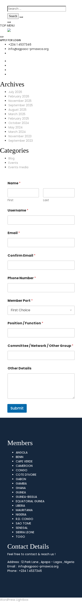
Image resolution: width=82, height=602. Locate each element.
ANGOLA (22, 452)
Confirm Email (22, 255)
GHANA (21, 488)
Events (13, 163)
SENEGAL (22, 528)
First (10, 200)
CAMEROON (24, 466)
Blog (11, 158)
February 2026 (18, 96)
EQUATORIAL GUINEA (30, 501)
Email (14, 233)
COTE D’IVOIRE (26, 475)
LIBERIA (20, 506)
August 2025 (17, 110)
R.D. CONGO (24, 519)
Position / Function (25, 323)
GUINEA (21, 492)
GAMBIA (21, 483)
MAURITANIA (24, 510)
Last (46, 200)
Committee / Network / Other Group (40, 346)
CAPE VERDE (24, 461)
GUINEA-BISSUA (26, 497)
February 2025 (18, 118)
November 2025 (20, 101)
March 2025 (16, 114)
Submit (17, 408)
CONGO (21, 470)
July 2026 (15, 92)
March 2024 (17, 132)
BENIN (19, 457)
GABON (21, 479)
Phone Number (22, 278)
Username (18, 210)
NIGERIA (21, 514)
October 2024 (18, 123)
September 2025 (20, 105)
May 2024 (15, 127)
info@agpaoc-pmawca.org (28, 49)
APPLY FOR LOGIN (10, 40)
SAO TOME (23, 523)
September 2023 (20, 141)
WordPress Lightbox (14, 600)
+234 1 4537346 (19, 44)
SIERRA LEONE (25, 532)
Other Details (19, 368)
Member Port (20, 301)
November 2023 (20, 136)
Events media (18, 167)
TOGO (20, 537)
